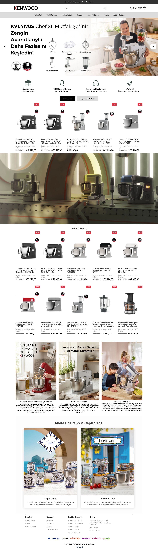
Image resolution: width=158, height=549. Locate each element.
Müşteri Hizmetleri (52, 529)
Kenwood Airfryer (73, 529)
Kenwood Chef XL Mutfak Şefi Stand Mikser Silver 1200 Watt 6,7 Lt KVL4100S (129, 141)
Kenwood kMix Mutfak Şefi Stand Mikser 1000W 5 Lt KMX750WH (127, 270)
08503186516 (94, 527)
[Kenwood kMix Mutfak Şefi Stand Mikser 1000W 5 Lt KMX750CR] (79, 249)
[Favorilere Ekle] (27, 127)
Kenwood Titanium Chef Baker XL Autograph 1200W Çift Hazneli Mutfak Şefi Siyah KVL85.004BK (51, 141)
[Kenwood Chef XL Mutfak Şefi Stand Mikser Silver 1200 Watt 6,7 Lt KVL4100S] (130, 121)
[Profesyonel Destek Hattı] (96, 83)
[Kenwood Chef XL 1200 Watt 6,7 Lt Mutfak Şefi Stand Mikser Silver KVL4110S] (105, 121)
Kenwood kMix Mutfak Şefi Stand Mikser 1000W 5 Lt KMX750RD (25, 324)
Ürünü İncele (33, 127)
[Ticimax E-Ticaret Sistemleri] (79, 547)
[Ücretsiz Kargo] (28, 83)
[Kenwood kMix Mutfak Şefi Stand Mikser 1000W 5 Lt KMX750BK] (105, 249)
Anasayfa (50, 520)
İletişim (49, 526)
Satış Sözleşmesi (30, 526)
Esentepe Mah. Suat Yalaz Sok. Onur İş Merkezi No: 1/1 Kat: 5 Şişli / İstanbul (100, 522)
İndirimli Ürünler (30, 520)
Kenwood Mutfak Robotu (76, 523)
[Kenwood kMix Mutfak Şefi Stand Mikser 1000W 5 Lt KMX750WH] (130, 249)
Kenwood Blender (73, 526)
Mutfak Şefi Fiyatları (74, 532)
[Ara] (104, 8)
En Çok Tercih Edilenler (87, 99)
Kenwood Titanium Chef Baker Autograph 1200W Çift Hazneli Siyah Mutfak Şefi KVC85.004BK (25, 141)
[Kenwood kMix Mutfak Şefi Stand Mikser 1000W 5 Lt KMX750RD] (28, 304)
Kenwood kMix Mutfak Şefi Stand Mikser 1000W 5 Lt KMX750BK (102, 270)
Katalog (27, 523)
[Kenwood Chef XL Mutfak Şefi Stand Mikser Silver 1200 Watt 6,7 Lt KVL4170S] (79, 121)
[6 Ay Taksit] (130, 83)
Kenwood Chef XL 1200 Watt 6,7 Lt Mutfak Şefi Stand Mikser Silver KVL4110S (102, 141)
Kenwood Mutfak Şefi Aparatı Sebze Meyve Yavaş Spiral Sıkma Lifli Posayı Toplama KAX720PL (128, 324)
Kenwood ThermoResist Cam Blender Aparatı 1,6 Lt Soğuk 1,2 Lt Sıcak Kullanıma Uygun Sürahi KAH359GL (103, 324)
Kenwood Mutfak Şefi (75, 520)
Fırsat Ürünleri (67, 99)
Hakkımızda (50, 523)
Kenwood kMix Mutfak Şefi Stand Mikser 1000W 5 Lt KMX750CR (76, 270)
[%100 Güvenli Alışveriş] (62, 83)
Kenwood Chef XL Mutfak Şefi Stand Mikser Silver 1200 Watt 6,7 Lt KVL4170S (77, 141)
